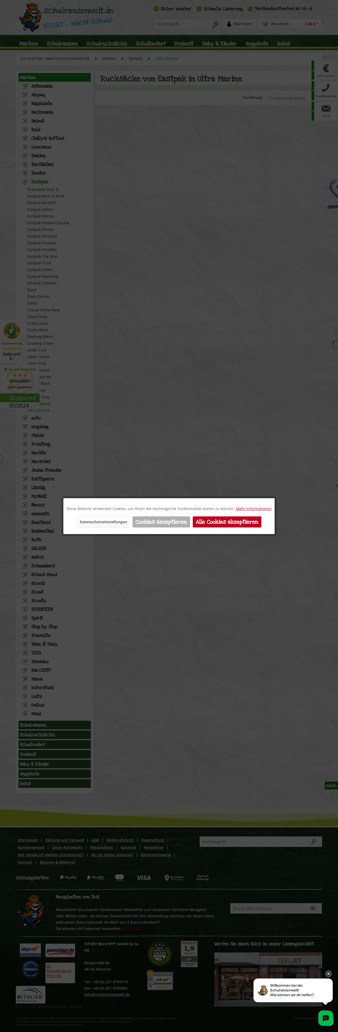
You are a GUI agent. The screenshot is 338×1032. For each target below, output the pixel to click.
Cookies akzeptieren (161, 522)
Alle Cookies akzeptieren (227, 522)
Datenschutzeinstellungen (103, 521)
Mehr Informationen (254, 508)
